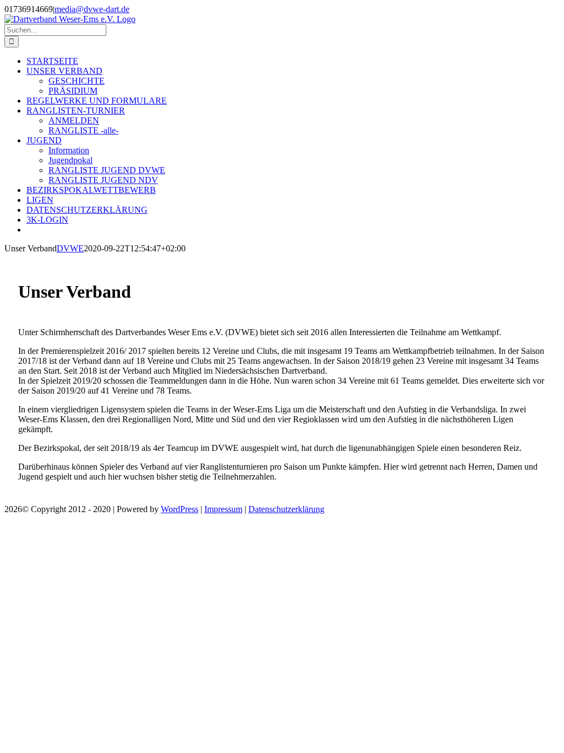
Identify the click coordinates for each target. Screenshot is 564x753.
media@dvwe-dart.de (92, 9)
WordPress (179, 509)
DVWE (70, 248)
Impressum (223, 509)
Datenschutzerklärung (286, 509)
